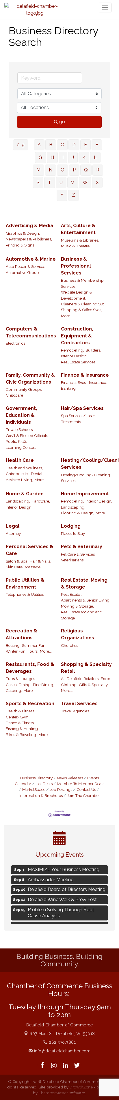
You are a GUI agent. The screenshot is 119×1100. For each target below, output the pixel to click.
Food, (106, 678)
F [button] (96, 144)
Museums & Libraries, (80, 240)
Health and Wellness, (24, 468)
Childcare (14, 395)
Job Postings (61, 789)
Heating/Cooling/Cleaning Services (85, 478)
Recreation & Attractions (21, 634)
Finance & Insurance (85, 375)
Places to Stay (73, 533)
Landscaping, (18, 501)
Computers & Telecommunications (31, 332)
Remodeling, (72, 350)
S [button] (38, 182)
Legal (12, 526)
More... (67, 315)
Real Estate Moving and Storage (81, 615)
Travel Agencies (75, 711)
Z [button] (73, 195)
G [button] (40, 157)
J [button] (73, 157)
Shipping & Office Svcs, (81, 309)
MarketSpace (33, 789)
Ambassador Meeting (51, 878)
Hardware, (40, 501)
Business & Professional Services (76, 266)
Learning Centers (21, 447)
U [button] (61, 182)
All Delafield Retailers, (80, 678)
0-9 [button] (21, 144)
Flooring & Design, (77, 513)
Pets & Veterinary (81, 546)
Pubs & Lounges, (21, 678)
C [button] (62, 144)
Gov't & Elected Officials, (27, 435)
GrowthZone (81, 1087)
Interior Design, (74, 356)
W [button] (85, 182)
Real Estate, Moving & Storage (84, 583)
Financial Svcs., (74, 382)
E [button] (85, 144)
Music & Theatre (75, 246)
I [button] (63, 157)
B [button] (50, 144)
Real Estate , (71, 594)
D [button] (74, 144)
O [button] (62, 170)
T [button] (49, 182)
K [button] (83, 157)
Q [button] (86, 170)
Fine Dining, (43, 684)
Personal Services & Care (29, 550)
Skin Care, (14, 567)
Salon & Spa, (17, 561)
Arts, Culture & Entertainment (78, 229)
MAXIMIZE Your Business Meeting (63, 868)
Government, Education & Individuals (21, 415)
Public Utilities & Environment (25, 583)
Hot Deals (44, 783)
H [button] (52, 157)
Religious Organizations (77, 634)
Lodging (71, 526)
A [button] (39, 144)
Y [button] (62, 195)
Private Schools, (20, 429)
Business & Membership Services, (82, 283)
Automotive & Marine (31, 259)
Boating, (13, 645)
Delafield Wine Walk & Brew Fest (62, 898)
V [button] (72, 182)
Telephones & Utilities (25, 594)
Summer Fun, (34, 645)
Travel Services (79, 703)
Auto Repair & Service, (25, 266)
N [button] (50, 170)
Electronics (15, 343)
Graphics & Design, (23, 233)
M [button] (38, 170)
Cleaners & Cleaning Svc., (83, 304)
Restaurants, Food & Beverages (30, 668)
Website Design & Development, (76, 295)
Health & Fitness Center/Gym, (20, 714)
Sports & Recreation (30, 703)
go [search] (62, 121)
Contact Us (86, 789)
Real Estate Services (78, 362)
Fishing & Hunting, (22, 728)
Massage (32, 567)
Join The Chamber (83, 795)
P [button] (74, 170)
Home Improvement (85, 493)
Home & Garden (25, 493)
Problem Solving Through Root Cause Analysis (61, 911)
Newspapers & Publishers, (29, 239)
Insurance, (98, 382)
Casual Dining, (18, 684)
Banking (68, 388)
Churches (69, 645)
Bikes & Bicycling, (21, 734)
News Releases (70, 778)
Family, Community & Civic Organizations (30, 378)
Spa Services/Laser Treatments (78, 418)
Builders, (93, 350)
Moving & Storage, (77, 606)
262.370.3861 (62, 1042)
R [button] (97, 170)
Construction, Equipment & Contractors (77, 335)
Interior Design (18, 507)
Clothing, (69, 684)
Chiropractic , (17, 473)
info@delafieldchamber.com (61, 1051)
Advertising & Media (29, 225)
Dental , (37, 473)
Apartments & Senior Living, (85, 600)
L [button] (95, 157)
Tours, (33, 651)
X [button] (97, 182)
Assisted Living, (19, 479)
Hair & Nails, (40, 561)
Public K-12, (16, 441)
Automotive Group (22, 272)
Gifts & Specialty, (93, 684)
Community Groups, (24, 389)
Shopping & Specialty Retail (86, 668)
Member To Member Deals (80, 783)
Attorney (13, 533)
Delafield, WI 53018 (62, 1033)
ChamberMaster (53, 1093)
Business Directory (36, 778)
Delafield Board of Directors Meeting (66, 888)
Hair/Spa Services (82, 408)
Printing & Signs (20, 245)
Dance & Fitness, (20, 722)
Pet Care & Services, (78, 554)
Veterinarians (72, 560)
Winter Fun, (16, 651)
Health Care (20, 460)
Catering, (14, 690)
